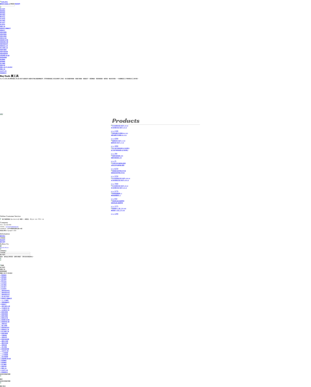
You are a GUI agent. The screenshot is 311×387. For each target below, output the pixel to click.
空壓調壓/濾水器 (4, 55)
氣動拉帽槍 (3, 36)
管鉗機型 (2, 11)
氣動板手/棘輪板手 (5, 28)
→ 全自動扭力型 (4, 310)
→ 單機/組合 (3, 323)
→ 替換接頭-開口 (5, 290)
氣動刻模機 (3, 32)
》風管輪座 (3, 362)
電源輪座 (2, 59)
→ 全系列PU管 (4, 351)
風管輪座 (2, 61)
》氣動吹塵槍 (4, 333)
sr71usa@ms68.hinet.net (12, 226)
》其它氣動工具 (4, 331)
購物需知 (2, 236)
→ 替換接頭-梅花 (5, 292)
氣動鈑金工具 (4, 46)
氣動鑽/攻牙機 (4, 40)
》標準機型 (3, 277)
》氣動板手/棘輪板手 (6, 298)
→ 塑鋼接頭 (3, 345)
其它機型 (2, 20)
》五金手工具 (4, 370)
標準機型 (2, 13)
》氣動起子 (3, 304)
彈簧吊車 (2, 65)
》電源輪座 (3, 360)
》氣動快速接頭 (4, 339)
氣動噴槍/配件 (4, 44)
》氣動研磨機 (4, 314)
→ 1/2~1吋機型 (4, 300)
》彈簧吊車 (3, 366)
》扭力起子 (3, 286)
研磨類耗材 (3, 73)
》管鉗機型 (3, 275)
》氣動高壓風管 (4, 349)
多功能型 (2, 18)
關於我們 (2, 242)
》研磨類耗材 (4, 372)
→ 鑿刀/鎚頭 (3, 325)
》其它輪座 (3, 364)
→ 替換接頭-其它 (5, 294)
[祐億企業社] (4, 2)
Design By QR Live (4, 247)
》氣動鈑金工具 (4, 329)
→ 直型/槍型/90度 (5, 306)
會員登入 (6, 4)
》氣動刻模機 (4, 312)
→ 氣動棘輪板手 (4, 302)
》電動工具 (3, 368)
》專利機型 (3, 279)
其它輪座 (2, 63)
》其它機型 (3, 285)
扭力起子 (2, 22)
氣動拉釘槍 (3, 38)
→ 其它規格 (3, 347)
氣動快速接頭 (4, 51)
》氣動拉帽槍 (4, 316)
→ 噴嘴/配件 (3, 337)
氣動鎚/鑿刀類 (4, 42)
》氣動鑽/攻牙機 (4, 319)
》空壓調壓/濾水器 (5, 358)
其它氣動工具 (4, 47)
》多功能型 (3, 283)
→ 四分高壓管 (4, 356)
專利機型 (2, 14)
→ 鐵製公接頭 (4, 341)
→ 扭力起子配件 (4, 296)
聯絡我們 (17, 4)
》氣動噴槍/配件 (4, 327)
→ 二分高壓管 (4, 353)
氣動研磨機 (3, 34)
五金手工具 (3, 71)
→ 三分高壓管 (4, 354)
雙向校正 (2, 16)
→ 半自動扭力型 (4, 308)
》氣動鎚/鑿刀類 (4, 321)
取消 (4, 386)
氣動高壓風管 (4, 53)
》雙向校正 (3, 281)
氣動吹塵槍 (3, 49)
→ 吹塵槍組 (3, 335)
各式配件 (2, 24)
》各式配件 (3, 288)
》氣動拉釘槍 (4, 318)
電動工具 (2, 69)
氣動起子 (2, 30)
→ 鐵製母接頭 (4, 343)
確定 (1, 379)
